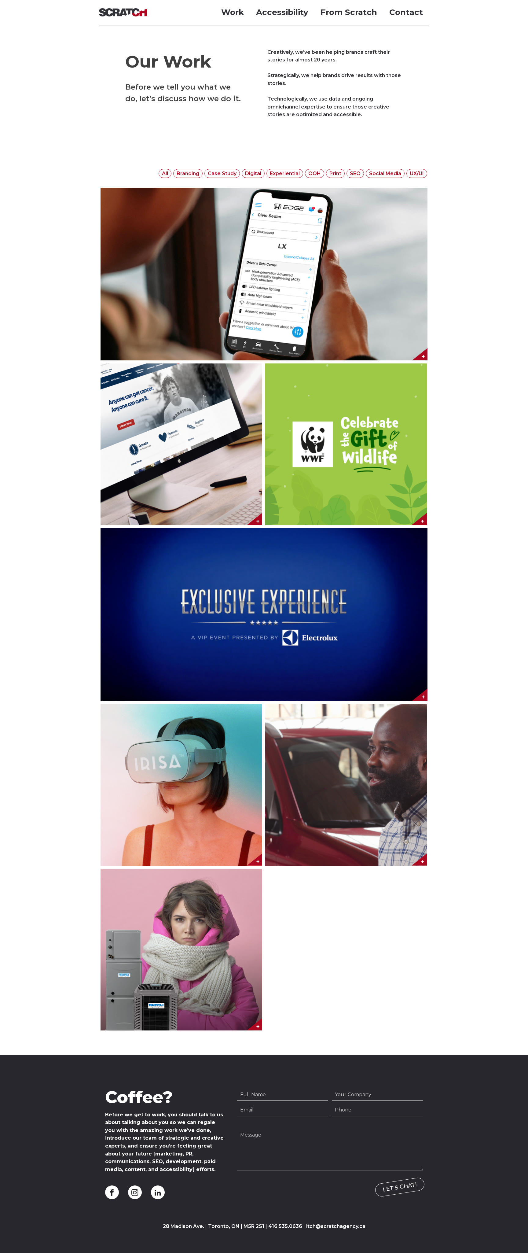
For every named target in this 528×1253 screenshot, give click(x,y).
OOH (314, 173)
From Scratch (349, 12)
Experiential (285, 173)
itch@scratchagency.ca (335, 1226)
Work (232, 12)
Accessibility (282, 12)
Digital (253, 173)
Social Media (385, 173)
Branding (188, 173)
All (165, 173)
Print (335, 173)
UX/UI (417, 173)
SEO (355, 173)
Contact (406, 12)
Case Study (222, 173)
